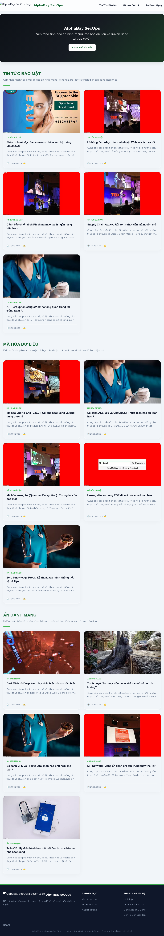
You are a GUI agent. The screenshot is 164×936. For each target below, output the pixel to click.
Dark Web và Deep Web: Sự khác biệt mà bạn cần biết (41, 683)
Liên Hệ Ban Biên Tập (135, 915)
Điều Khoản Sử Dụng (135, 910)
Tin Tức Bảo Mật (108, 5)
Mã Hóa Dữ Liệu (131, 5)
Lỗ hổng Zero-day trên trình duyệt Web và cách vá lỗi (121, 142)
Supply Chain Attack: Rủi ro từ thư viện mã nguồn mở (121, 224)
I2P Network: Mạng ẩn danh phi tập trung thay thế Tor (121, 765)
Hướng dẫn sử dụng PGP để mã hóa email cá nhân (119, 495)
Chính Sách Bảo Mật (134, 904)
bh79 (6, 924)
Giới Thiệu (129, 899)
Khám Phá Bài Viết (82, 47)
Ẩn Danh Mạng (154, 5)
